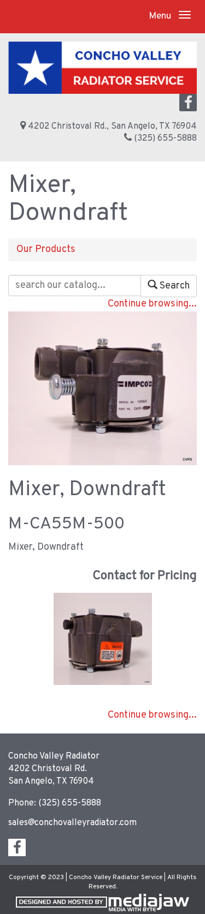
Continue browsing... (152, 304)
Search (173, 286)
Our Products (45, 249)
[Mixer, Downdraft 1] (102, 388)
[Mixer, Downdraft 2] (103, 639)
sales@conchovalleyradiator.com (72, 822)
